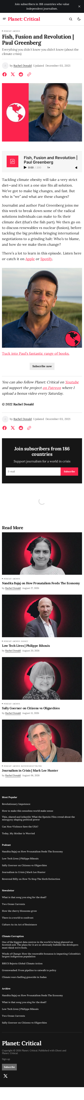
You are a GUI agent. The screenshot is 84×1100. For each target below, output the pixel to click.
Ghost (58, 1050)
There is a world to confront (17, 917)
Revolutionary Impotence (16, 804)
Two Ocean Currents (13, 904)
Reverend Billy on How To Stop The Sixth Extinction (31, 879)
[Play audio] (25, 167)
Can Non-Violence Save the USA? (20, 826)
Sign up (6, 1059)
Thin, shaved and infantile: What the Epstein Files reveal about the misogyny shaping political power (38, 818)
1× (48, 167)
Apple (30, 259)
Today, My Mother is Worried (18, 833)
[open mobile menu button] (4, 19)
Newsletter (8, 890)
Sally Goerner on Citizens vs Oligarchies (24, 865)
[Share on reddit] (21, 74)
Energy (24, 641)
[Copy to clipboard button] (28, 74)
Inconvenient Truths (31, 766)
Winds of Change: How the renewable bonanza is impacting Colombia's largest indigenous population (41, 955)
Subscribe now (42, 366)
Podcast (8, 31)
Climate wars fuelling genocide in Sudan (24, 977)
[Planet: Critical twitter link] (5, 1076)
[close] (79, 6)
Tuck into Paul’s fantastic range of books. (35, 353)
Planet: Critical (10, 1053)
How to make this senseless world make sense (27, 811)
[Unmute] (76, 167)
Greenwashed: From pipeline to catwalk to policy (29, 970)
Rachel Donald (22, 65)
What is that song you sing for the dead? (24, 897)
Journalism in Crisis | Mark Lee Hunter (24, 872)
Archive (16, 31)
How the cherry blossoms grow (19, 911)
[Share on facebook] (5, 74)
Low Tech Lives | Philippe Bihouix (20, 858)
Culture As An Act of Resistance (19, 924)
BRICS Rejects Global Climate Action (22, 963)
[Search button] (71, 19)
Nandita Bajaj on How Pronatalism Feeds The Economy (32, 851)
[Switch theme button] (79, 19)
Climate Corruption (13, 936)
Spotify (46, 259)
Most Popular (9, 797)
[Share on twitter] (13, 74)
